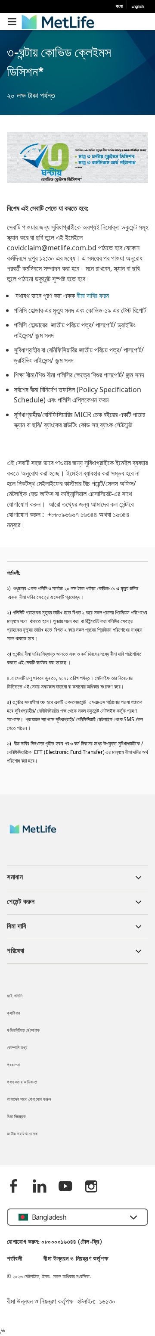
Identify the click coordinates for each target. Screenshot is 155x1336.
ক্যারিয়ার (13, 1013)
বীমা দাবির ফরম (93, 295)
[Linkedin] (39, 1187)
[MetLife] (39, 833)
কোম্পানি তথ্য (17, 1048)
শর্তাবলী (15, 1259)
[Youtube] (65, 1187)
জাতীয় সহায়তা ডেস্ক (22, 1134)
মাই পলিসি (14, 996)
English (137, 6)
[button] (12, 21)
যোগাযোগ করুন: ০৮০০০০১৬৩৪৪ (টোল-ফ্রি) (54, 1242)
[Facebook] (14, 1187)
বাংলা (119, 6)
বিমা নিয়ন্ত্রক (16, 1117)
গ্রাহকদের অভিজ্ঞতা (22, 1082)
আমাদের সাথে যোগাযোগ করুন (29, 1099)
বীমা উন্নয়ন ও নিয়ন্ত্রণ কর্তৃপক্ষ (75, 1259)
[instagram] (91, 1187)
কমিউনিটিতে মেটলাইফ (23, 1030)
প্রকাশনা (13, 1065)
